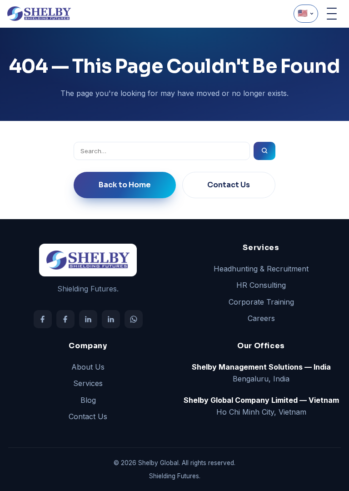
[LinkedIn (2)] (111, 319)
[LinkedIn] (88, 319)
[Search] (264, 151)
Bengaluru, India (261, 372)
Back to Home (125, 185)
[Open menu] (332, 14)
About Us (88, 366)
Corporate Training (261, 301)
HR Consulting (261, 285)
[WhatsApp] (134, 319)
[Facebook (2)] (65, 319)
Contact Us (228, 185)
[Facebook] (43, 319)
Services (88, 383)
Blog (88, 400)
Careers (261, 318)
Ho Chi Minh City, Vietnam (261, 406)
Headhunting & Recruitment (261, 268)
